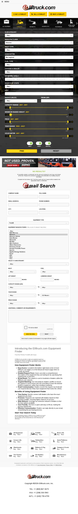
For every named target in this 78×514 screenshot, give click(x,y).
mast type (9, 47)
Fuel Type (9, 61)
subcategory (10, 32)
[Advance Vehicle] (38, 236)
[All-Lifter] (38, 241)
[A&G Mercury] (38, 233)
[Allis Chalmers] (38, 243)
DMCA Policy (58, 465)
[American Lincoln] (38, 247)
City (6, 90)
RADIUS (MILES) (10, 98)
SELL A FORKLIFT (39, 14)
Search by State (12, 83)
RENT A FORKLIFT (58, 14)
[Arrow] (38, 253)
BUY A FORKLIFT (20, 14)
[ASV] (38, 255)
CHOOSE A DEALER (12, 69)
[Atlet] (38, 259)
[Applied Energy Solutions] (38, 252)
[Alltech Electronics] (38, 245)
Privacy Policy (49, 465)
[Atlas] (38, 257)
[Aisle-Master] (38, 238)
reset (46, 334)
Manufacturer (11, 39)
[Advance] (38, 234)
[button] (39, 35)
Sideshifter (10, 54)
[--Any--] (38, 231)
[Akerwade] (38, 240)
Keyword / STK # (11, 76)
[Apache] (38, 250)
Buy (15, 434)
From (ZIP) (45, 98)
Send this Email (30, 334)
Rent (18, 434)
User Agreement (41, 465)
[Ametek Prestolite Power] (38, 248)
